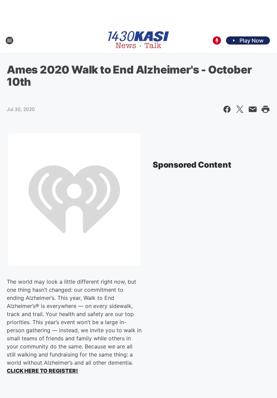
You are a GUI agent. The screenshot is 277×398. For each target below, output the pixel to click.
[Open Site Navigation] (9, 40)
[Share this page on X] (240, 109)
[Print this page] (265, 109)
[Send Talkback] (217, 40)
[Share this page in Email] (252, 109)
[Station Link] (138, 40)
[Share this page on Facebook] (227, 109)
